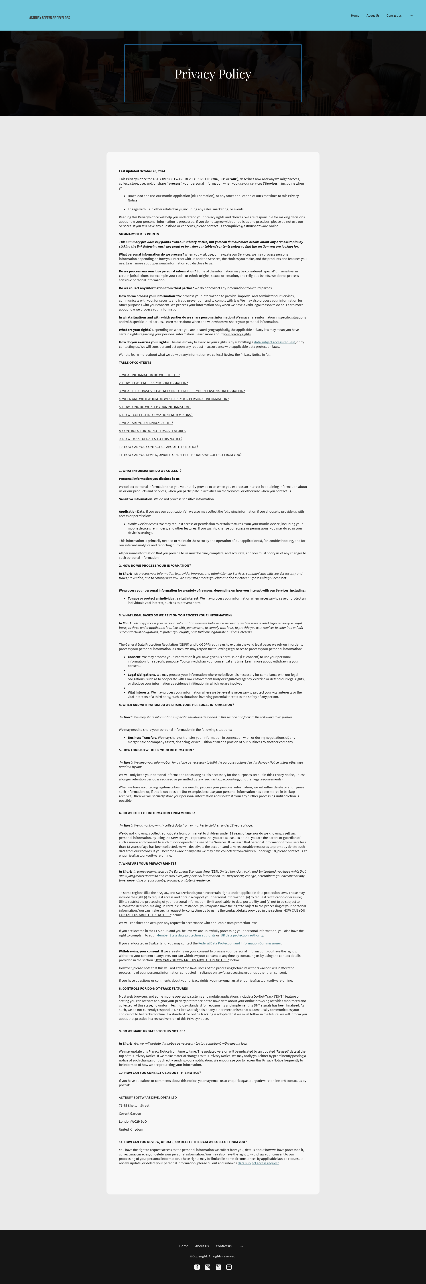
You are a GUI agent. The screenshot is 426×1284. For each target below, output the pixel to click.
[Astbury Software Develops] (73, 24)
